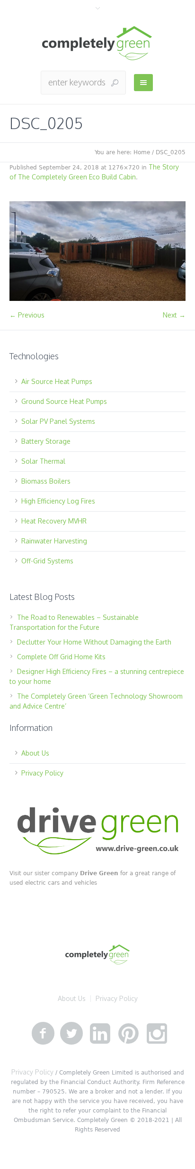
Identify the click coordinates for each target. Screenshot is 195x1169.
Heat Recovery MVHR (54, 521)
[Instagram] (156, 1034)
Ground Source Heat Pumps (64, 401)
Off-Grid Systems (47, 561)
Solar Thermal (43, 461)
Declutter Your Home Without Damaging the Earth (94, 642)
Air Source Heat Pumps (56, 381)
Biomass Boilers (46, 481)
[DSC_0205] (97, 251)
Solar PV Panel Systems (58, 421)
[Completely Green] (97, 43)
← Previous (26, 315)
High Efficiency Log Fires (58, 501)
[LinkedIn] (100, 1034)
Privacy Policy (42, 773)
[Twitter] (71, 1034)
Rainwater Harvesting (54, 541)
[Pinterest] (128, 1034)
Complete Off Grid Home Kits (61, 657)
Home (141, 152)
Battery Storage (46, 441)
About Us (35, 753)
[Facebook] (43, 1034)
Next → (174, 315)
